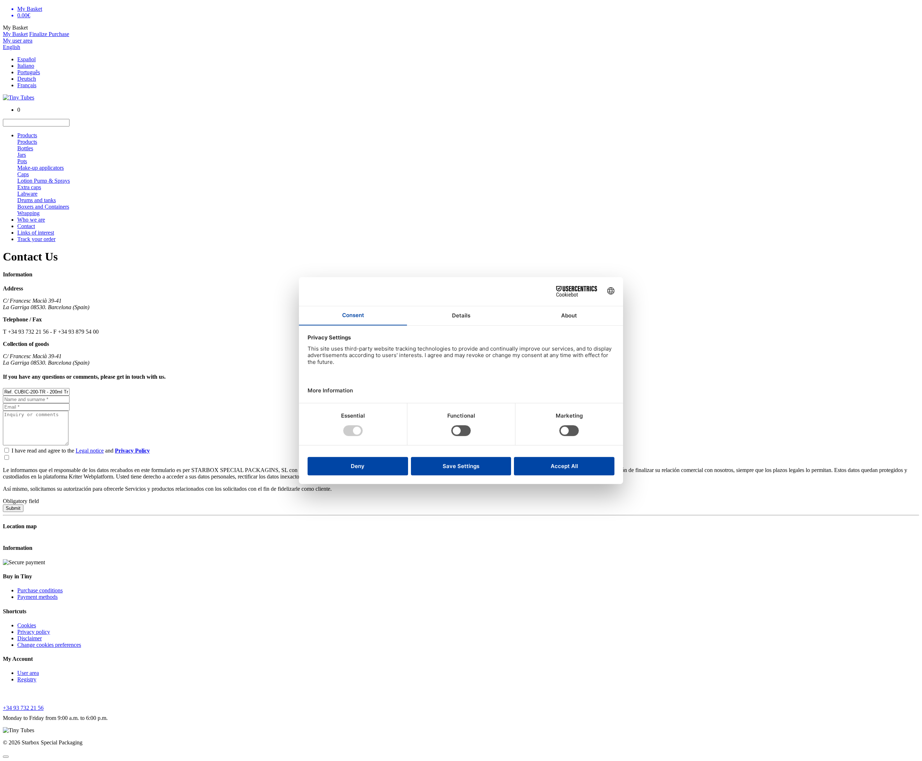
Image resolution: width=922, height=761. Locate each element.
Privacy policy (33, 632)
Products (27, 135)
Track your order (36, 239)
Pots (22, 161)
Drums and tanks (36, 200)
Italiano (25, 66)
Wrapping (28, 213)
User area (28, 673)
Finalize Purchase (49, 34)
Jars (21, 155)
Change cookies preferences (49, 645)
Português (28, 72)
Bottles (25, 148)
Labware (27, 194)
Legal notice (90, 451)
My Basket (15, 34)
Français (26, 85)
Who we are (31, 220)
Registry (26, 679)
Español (26, 59)
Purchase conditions (40, 590)
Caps (23, 174)
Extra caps (29, 187)
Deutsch (26, 79)
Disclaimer (29, 638)
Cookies (26, 625)
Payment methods (37, 597)
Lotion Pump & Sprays (43, 181)
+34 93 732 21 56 (23, 708)
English (11, 47)
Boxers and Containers (43, 207)
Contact (26, 226)
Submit (13, 508)
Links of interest (35, 233)
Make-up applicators (40, 168)
